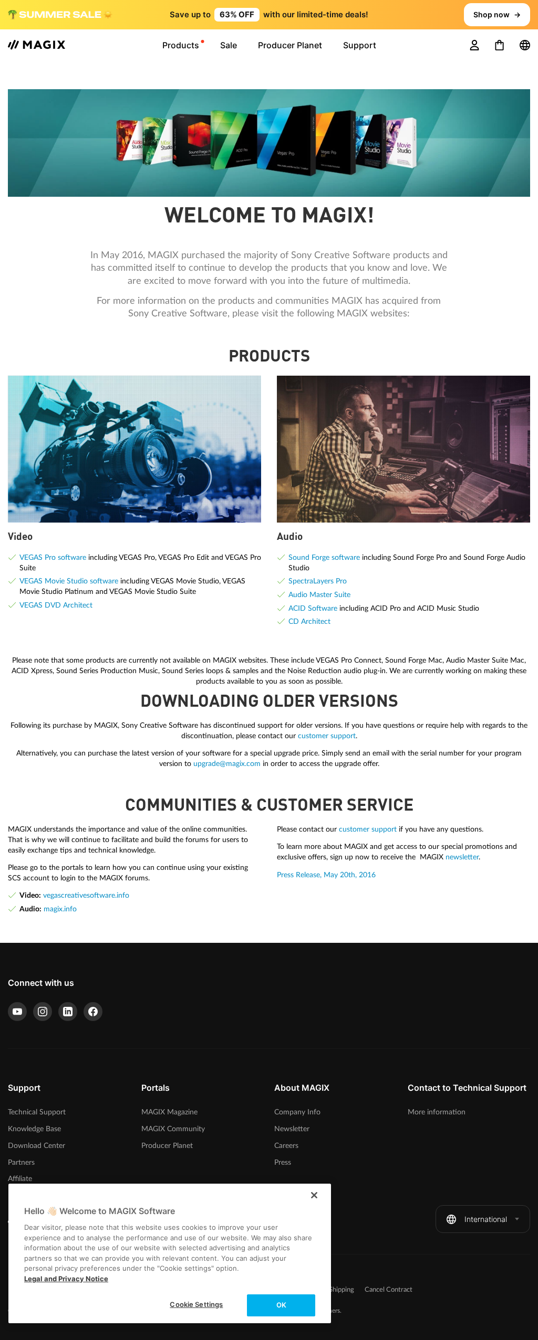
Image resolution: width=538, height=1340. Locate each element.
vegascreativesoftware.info (86, 895)
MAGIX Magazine (169, 1112)
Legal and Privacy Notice (66, 1278)
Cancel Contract (388, 1289)
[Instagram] (42, 1011)
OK (281, 1305)
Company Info (297, 1112)
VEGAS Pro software (52, 557)
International (485, 1219)
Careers (286, 1146)
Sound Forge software (324, 557)
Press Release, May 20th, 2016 (326, 875)
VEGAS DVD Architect (55, 605)
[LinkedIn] (67, 1011)
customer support (327, 736)
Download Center (36, 1146)
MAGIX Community (173, 1129)
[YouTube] (17, 1011)
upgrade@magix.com (227, 764)
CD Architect (309, 621)
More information (436, 1112)
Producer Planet (167, 1146)
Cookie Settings (196, 1304)
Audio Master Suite (319, 595)
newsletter (462, 857)
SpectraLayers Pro (317, 581)
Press (282, 1162)
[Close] (314, 1195)
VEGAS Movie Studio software (68, 581)
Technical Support (37, 1112)
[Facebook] (93, 1011)
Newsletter (291, 1129)
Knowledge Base (34, 1129)
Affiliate (20, 1179)
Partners (21, 1162)
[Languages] (524, 45)
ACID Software (312, 608)
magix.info (60, 909)
